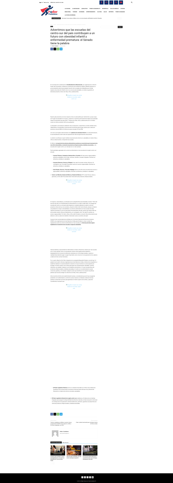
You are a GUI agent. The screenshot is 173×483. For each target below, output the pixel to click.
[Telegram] (61, 49)
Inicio (51, 24)
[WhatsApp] (58, 49)
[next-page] (53, 463)
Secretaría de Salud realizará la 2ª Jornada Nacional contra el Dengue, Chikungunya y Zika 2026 (90, 458)
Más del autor (66, 442)
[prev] (118, 18)
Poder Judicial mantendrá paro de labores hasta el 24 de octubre (86, 423)
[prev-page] (51, 463)
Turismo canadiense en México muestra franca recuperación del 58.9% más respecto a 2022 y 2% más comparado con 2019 (61, 424)
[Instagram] (106, 2)
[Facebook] (101, 2)
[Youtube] (121, 2)
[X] (116, 2)
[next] (120, 18)
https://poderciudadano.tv (64, 433)
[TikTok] (111, 2)
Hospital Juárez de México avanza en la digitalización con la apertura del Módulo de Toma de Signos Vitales (86, 18)
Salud (55, 24)
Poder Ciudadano (55, 45)
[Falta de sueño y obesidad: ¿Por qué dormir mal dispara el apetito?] (74, 450)
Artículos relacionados (56, 442)
